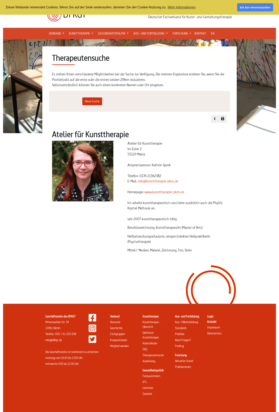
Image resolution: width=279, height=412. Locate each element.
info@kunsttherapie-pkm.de (158, 181)
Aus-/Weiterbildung (186, 322)
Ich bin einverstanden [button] (255, 7)
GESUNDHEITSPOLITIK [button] (114, 33)
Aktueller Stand (184, 361)
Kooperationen (118, 340)
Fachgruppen (117, 334)
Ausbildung (149, 361)
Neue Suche (92, 101)
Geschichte (116, 328)
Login (210, 316)
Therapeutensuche (153, 355)
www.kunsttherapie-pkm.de (164, 192)
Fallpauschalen (151, 376)
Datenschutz (214, 333)
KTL (145, 382)
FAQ (145, 349)
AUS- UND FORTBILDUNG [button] (151, 33)
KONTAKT (200, 33)
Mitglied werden (119, 346)
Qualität (147, 393)
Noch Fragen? (183, 340)
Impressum (213, 327)
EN (212, 33)
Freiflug (179, 346)
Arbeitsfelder (150, 343)
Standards (180, 328)
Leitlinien (148, 388)
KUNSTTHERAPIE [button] (82, 33)
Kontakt (212, 321)
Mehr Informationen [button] (182, 7)
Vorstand (115, 322)
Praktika (179, 334)
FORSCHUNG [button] (183, 33)
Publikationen (183, 366)
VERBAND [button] (57, 33)
